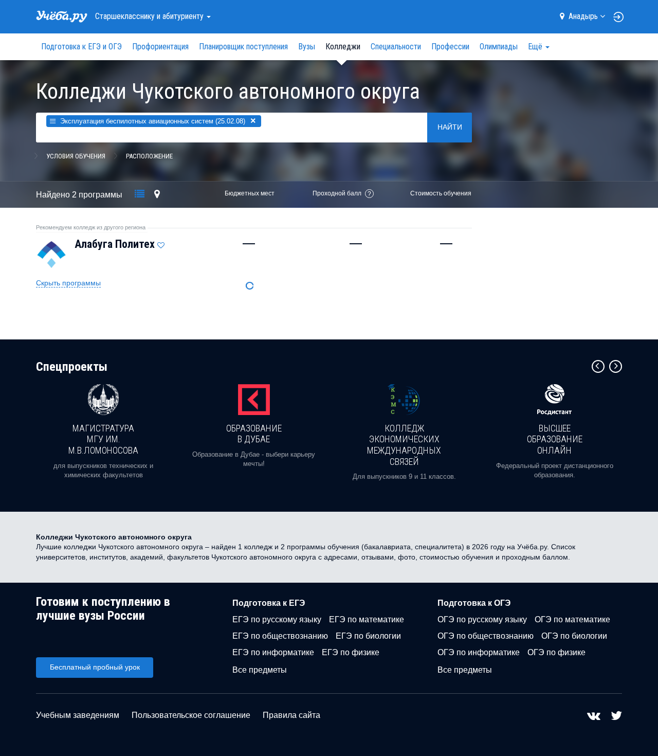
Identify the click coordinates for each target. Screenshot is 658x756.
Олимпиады (499, 46)
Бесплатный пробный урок (95, 667)
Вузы (306, 46)
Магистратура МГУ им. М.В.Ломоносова (103, 439)
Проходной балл (337, 193)
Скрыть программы (68, 283)
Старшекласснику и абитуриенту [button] (150, 16)
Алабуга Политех (115, 244)
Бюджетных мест (250, 193)
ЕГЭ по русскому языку (276, 619)
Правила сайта (291, 715)
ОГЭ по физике (556, 652)
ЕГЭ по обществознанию (280, 636)
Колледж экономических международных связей (404, 445)
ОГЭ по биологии (574, 636)
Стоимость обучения (440, 193)
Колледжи (342, 46)
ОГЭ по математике (572, 619)
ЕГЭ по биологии (368, 636)
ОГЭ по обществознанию (485, 636)
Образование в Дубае (254, 434)
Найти (449, 127)
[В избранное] (160, 243)
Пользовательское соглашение (191, 715)
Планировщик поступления (243, 46)
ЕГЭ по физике (350, 652)
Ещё (536, 46)
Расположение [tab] (149, 156)
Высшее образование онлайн (554, 439)
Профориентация (160, 46)
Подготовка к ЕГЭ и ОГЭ (81, 46)
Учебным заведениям (77, 715)
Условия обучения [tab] (75, 156)
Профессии (450, 46)
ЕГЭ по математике (366, 619)
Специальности (396, 46)
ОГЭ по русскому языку (482, 619)
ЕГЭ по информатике (273, 652)
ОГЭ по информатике (478, 652)
